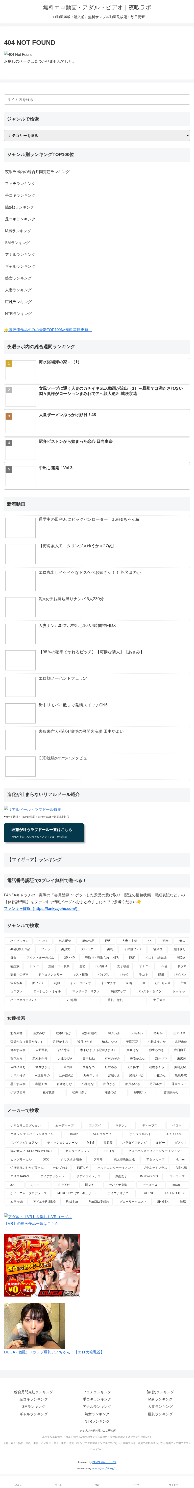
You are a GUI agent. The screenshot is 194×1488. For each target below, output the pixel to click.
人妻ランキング (18, 290)
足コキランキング (20, 219)
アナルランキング (20, 254)
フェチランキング (20, 183)
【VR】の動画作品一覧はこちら (31, 1223)
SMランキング (17, 242)
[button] (185, 99)
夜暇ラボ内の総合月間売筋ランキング (37, 172)
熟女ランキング (18, 278)
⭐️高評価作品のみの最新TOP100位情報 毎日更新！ (48, 330)
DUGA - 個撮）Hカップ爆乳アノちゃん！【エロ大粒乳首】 (54, 1352)
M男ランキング (18, 231)
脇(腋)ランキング (19, 207)
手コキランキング (20, 195)
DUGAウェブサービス (104, 1468)
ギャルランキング (20, 266)
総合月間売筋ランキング (33, 1392)
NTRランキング (18, 313)
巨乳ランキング (18, 302)
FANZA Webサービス (104, 1462)
